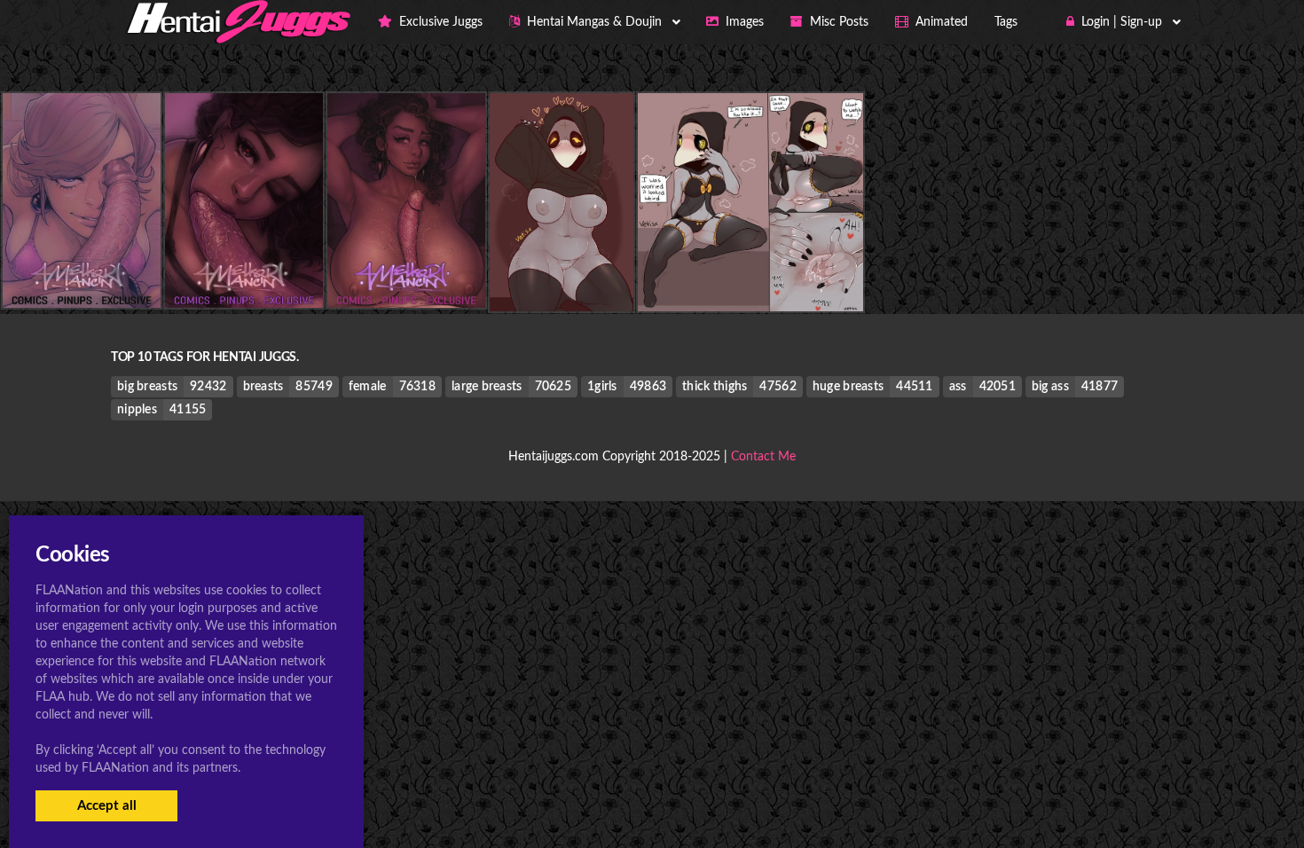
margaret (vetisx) (561, 275)
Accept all (107, 806)
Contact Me (763, 457)
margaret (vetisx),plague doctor (750, 275)
